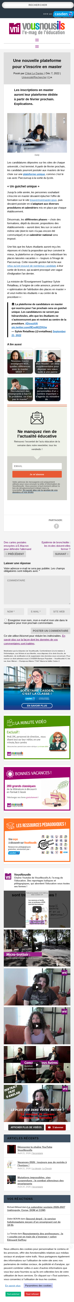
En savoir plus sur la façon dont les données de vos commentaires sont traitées (34, 639)
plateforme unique (34, 174)
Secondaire (37, 1153)
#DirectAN (31, 323)
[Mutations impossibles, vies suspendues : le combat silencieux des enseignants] (11, 1179)
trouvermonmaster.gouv (43, 199)
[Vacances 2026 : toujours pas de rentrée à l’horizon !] (11, 1164)
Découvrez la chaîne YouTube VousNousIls (35, 1148)
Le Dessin (47, 1168)
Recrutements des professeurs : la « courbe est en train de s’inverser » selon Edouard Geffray (35, 1236)
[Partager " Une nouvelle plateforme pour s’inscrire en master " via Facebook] (56, 526)
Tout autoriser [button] (13, 1294)
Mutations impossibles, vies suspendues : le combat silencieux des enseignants (41, 1180)
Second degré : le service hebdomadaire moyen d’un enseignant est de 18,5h (34, 1221)
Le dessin (36, 1168)
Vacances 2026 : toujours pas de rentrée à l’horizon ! (42, 1164)
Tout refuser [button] (32, 1294)
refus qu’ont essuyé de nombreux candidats (31, 265)
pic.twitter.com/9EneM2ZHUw (29, 327)
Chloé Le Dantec (34, 73)
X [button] (71, 1247)
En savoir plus (37, 705)
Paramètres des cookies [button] (38, 1285)
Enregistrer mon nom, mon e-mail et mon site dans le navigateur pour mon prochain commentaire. (35, 621)
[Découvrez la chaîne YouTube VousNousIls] (11, 1149)
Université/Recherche (34, 77)
